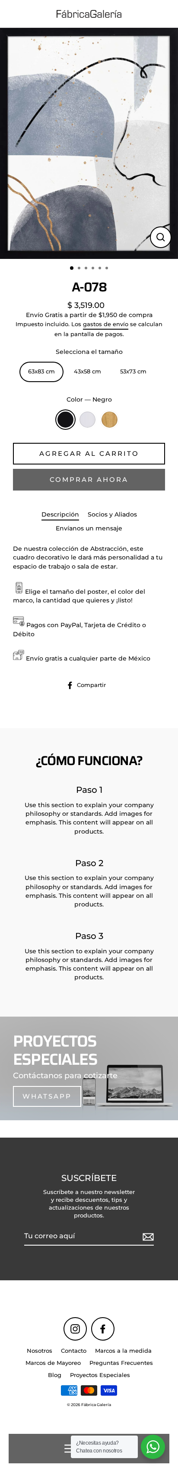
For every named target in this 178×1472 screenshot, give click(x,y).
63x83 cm (41, 371)
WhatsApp (47, 1096)
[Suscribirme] (147, 1236)
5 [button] (101, 269)
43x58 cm (87, 371)
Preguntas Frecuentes (121, 1363)
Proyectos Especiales (100, 1375)
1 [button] (72, 268)
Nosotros (39, 1351)
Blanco (87, 419)
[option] (89, 143)
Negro (65, 419)
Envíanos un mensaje (89, 528)
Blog (54, 1375)
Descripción (60, 514)
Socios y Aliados (112, 514)
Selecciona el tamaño (89, 352)
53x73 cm (133, 371)
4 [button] (94, 269)
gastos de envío (105, 324)
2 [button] (80, 269)
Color (89, 399)
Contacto (73, 1351)
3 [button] (87, 269)
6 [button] (107, 269)
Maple (109, 419)
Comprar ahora (89, 479)
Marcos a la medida (123, 1351)
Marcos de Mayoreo (53, 1363)
